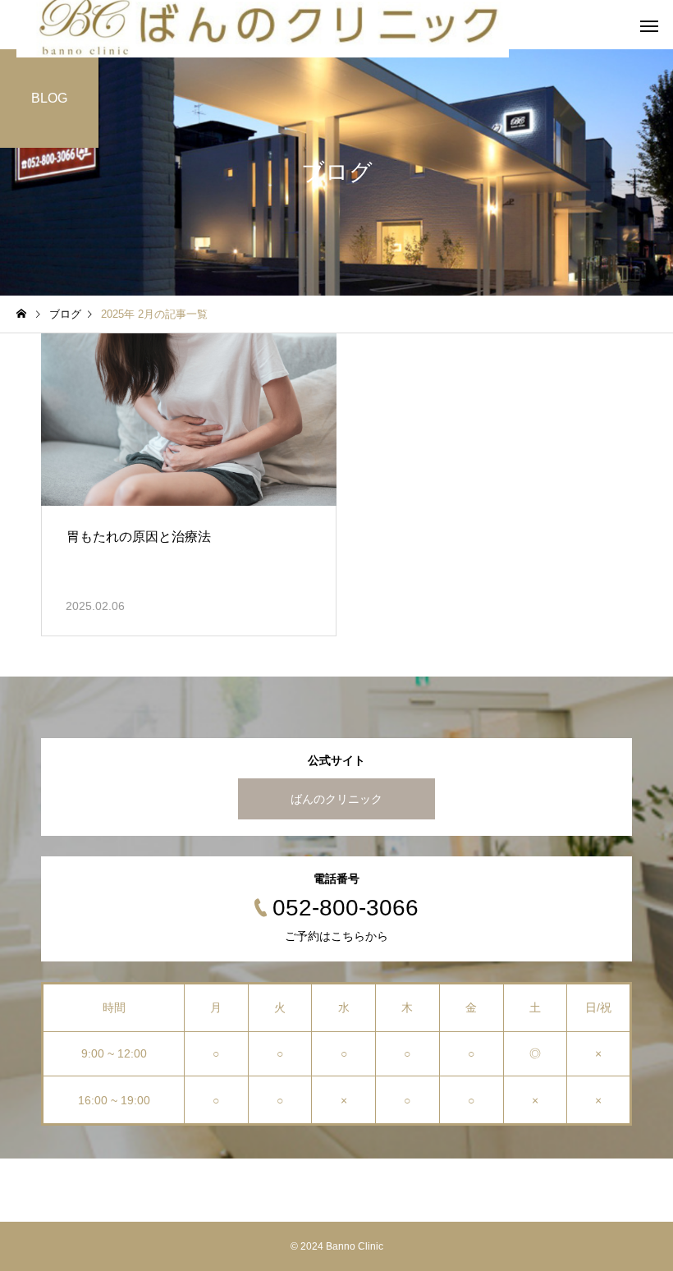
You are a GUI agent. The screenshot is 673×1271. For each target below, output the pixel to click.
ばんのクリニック (336, 798)
